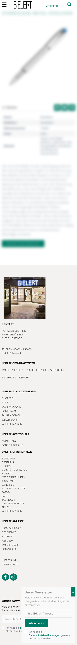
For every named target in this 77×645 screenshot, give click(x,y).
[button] (69, 4)
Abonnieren (36, 623)
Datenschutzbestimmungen (44, 635)
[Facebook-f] (5, 577)
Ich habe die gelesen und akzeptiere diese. (49, 635)
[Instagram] (13, 577)
